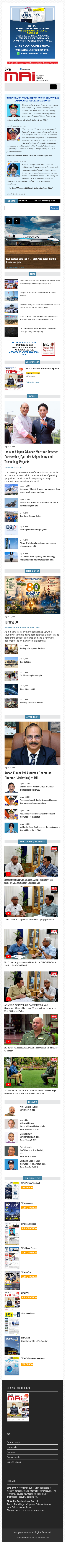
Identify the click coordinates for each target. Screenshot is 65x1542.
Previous (9, 221)
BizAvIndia (25, 1338)
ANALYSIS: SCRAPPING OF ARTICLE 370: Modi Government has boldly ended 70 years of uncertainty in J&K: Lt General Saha (30, 1008)
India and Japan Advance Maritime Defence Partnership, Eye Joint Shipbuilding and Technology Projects (31, 457)
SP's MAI (25, 1293)
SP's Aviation (26, 1203)
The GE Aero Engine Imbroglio (31, 675)
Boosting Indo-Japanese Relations (32, 648)
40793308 (39, 1510)
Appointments (32, 716)
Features (32, 396)
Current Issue (13, 1442)
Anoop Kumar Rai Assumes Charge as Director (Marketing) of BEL (28, 775)
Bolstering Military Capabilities (31, 702)
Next (17, 221)
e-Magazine (31, 376)
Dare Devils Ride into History (30, 516)
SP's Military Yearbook (30, 1183)
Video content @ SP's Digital (32, 841)
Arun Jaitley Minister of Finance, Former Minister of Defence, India (32, 1123)
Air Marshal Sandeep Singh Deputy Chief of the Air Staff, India (33, 1162)
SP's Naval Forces (28, 1248)
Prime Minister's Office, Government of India (29, 1108)
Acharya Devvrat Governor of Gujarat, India (29, 1135)
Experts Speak (32, 570)
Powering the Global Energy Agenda (33, 529)
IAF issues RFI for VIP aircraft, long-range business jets (31, 260)
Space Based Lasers (27, 688)
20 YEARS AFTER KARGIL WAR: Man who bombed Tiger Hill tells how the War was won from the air (30, 1092)
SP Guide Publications (38, 1537)
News (32, 274)
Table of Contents (33, 373)
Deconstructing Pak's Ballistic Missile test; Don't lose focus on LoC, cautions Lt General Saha (28, 881)
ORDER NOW (27, 1187)
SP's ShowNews (28, 1313)
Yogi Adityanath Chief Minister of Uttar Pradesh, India (32, 1150)
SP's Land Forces (28, 1224)
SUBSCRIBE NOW (29, 1208)
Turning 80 (11, 622)
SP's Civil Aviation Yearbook (33, 1358)
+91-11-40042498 (24, 1510)
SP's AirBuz (26, 1272)
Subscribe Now (32, 382)
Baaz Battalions (25, 661)
